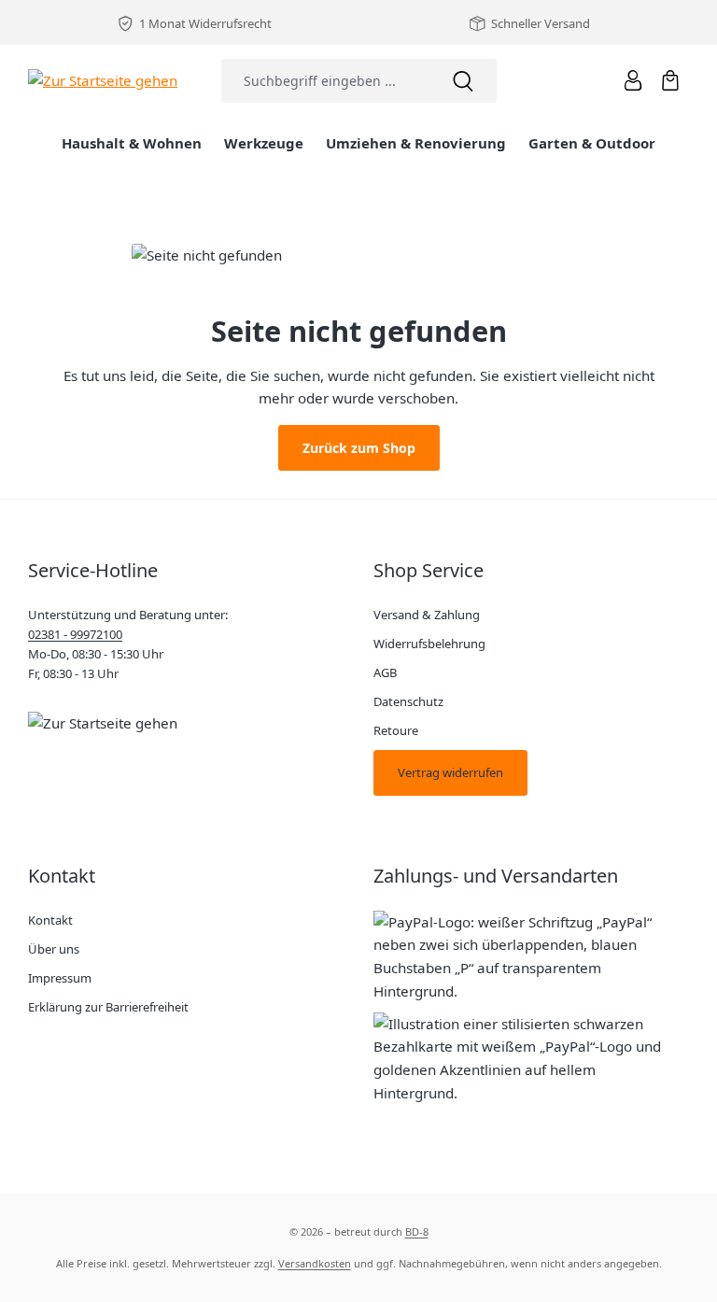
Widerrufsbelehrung (429, 643)
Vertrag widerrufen (450, 772)
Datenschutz (408, 701)
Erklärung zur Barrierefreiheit (108, 1006)
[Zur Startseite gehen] (102, 79)
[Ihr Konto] (633, 80)
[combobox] (325, 81)
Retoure (395, 730)
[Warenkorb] (670, 80)
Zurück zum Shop (358, 448)
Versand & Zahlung (426, 614)
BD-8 (417, 1231)
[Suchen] (463, 81)
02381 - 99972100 (75, 634)
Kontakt (50, 920)
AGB (385, 672)
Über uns (53, 949)
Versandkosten (314, 1263)
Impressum (59, 977)
